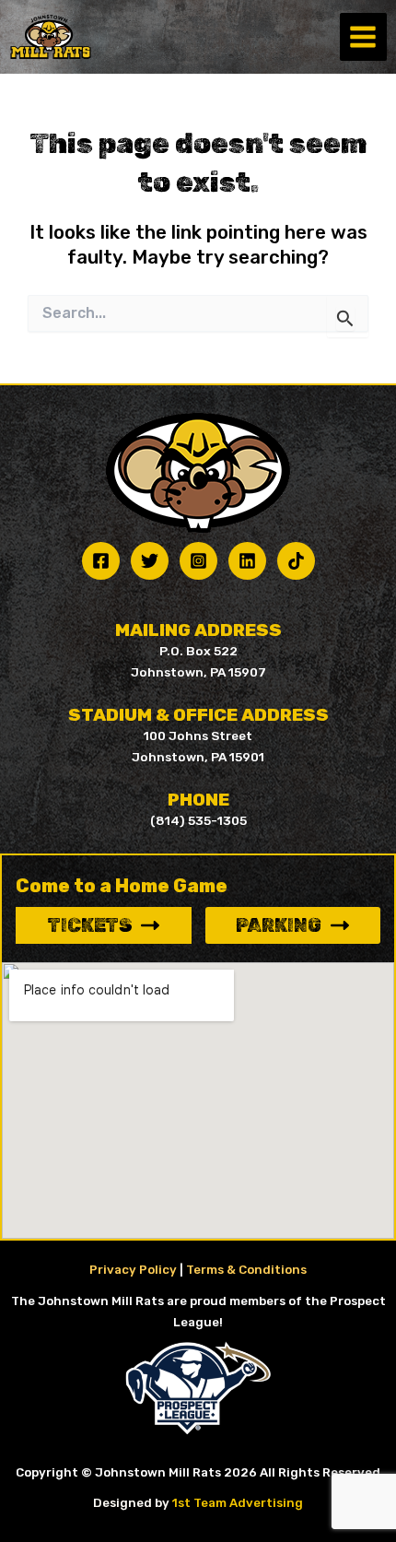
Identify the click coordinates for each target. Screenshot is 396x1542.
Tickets (90, 925)
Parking (278, 925)
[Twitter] (150, 561)
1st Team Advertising (237, 1503)
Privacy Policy (133, 1270)
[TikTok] (296, 561)
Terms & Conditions (246, 1270)
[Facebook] (101, 561)
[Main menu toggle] (363, 36)
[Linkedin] (247, 561)
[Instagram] (198, 561)
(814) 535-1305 (198, 820)
